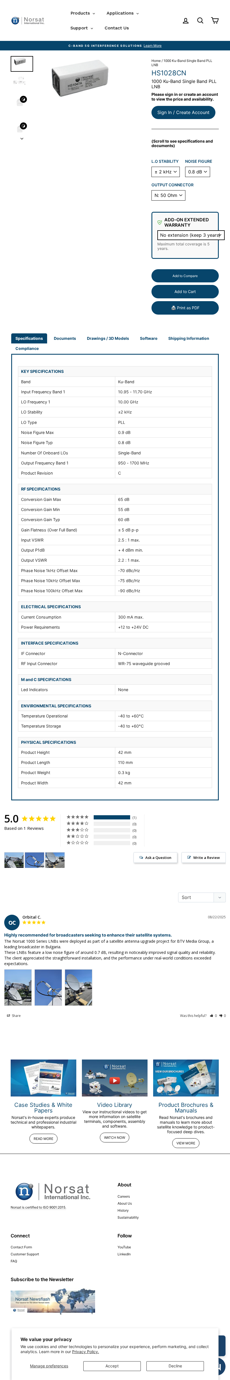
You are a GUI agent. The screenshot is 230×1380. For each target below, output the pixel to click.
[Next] (22, 137)
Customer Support (25, 1254)
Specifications (29, 338)
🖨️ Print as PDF (185, 307)
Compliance (27, 348)
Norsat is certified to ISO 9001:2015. (38, 1207)
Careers (124, 1196)
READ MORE (43, 1139)
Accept (112, 1365)
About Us (125, 1203)
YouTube (124, 1247)
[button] (213, 1015)
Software (148, 338)
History (123, 1210)
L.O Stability (165, 161)
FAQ (14, 1261)
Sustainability (128, 1217)
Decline (175, 1365)
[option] (115, 46)
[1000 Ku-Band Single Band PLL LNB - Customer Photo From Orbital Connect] (14, 860)
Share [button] (16, 1015)
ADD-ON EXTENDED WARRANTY (186, 222)
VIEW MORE (185, 1143)
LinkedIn (124, 1254)
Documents (65, 338)
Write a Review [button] (206, 857)
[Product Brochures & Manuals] (186, 1078)
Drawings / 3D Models (108, 338)
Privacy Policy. (85, 1351)
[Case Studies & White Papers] (43, 1078)
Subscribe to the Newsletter (42, 1279)
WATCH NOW (114, 1137)
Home (156, 61)
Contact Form (21, 1247)
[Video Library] (115, 1078)
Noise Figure (198, 161)
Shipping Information (188, 338)
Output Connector (172, 185)
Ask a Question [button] (158, 857)
